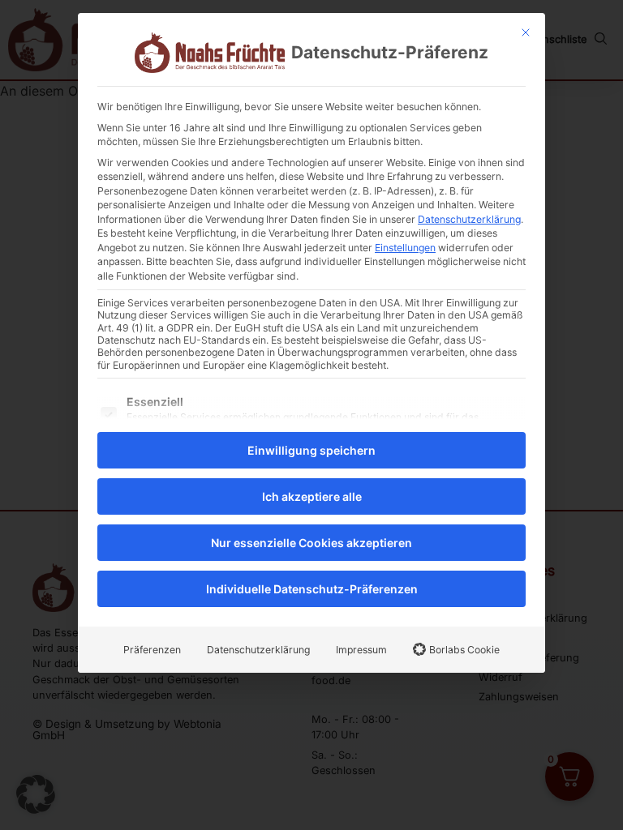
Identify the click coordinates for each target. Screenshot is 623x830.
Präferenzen (152, 650)
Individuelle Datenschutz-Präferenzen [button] (312, 589)
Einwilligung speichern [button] (311, 450)
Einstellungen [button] (405, 248)
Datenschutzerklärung (469, 219)
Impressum (361, 650)
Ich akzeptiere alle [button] (312, 496)
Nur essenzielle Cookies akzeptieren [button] (311, 543)
